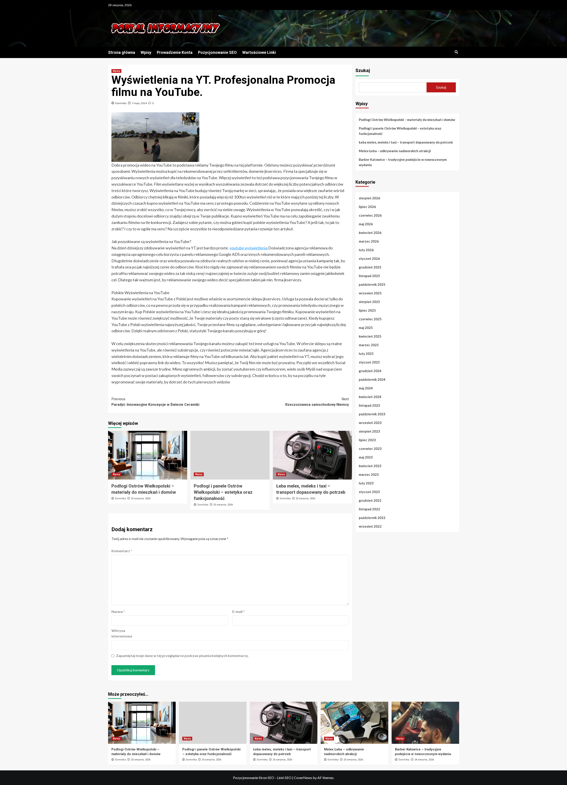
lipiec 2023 (367, 440)
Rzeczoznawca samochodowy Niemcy (317, 402)
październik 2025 (372, 284)
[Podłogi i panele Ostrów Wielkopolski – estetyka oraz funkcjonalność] (230, 455)
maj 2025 (366, 328)
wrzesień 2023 (370, 423)
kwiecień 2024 (370, 397)
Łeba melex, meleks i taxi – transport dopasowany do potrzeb (406, 142)
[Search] (456, 52)
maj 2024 (366, 388)
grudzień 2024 (370, 371)
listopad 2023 (369, 405)
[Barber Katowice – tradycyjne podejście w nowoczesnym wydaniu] (425, 723)
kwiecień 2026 (370, 233)
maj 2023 (366, 457)
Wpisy (146, 52)
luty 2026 (366, 250)
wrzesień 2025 (370, 293)
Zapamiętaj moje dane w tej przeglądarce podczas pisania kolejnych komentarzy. (182, 655)
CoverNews (303, 777)
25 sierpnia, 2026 (140, 498)
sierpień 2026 (369, 198)
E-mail (238, 611)
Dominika (120, 103)
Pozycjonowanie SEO (217, 52)
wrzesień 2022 (370, 526)
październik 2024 (372, 379)
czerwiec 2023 (370, 449)
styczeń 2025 (369, 362)
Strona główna (121, 52)
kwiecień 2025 (370, 336)
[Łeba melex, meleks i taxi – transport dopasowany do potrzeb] (312, 455)
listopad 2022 (369, 509)
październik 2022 (372, 518)
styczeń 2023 (369, 492)
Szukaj (362, 70)
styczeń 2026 (369, 258)
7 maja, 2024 (139, 103)
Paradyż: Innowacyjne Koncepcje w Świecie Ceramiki (155, 402)
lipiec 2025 (367, 310)
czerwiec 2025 (370, 319)
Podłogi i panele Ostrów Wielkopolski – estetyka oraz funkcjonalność (223, 492)
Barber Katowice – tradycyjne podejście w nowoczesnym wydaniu (403, 162)
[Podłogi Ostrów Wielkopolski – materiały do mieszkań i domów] (147, 455)
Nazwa (118, 611)
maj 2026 (366, 224)
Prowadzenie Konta (174, 52)
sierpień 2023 (369, 431)
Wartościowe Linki (259, 52)
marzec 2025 (369, 345)
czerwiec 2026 (370, 215)
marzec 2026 (369, 241)
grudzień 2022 (370, 500)
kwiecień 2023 (370, 466)
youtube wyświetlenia (248, 247)
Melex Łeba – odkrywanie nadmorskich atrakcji (395, 151)
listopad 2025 (369, 276)
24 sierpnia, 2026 (424, 759)
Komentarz (121, 551)
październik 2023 (372, 414)
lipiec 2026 (367, 207)
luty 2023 (366, 483)
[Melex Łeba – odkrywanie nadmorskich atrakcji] (354, 723)
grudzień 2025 (370, 267)
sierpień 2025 (369, 302)
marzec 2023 (369, 474)
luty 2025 (366, 354)
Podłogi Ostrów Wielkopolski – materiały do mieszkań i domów (407, 120)
